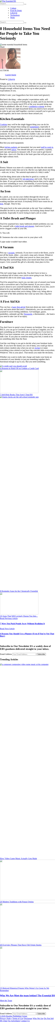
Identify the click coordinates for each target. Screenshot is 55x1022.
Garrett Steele (10, 75)
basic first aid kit (18, 307)
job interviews (28, 179)
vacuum (11, 253)
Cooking (3, 124)
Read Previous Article (9, 618)
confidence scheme (36, 106)
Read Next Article (7, 629)
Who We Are (27, 995)
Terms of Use (17, 1018)
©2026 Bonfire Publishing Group (13, 1016)
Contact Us (25, 1021)
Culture (13, 8)
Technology (15, 15)
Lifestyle (13, 13)
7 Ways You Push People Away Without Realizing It (22, 623)
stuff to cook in (47, 147)
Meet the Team (6, 1000)
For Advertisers (14, 1021)
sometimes (34, 127)
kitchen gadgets (11, 147)
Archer (37, 348)
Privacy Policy (6, 1018)
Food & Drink (16, 10)
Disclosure (28, 1018)
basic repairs (26, 278)
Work (12, 17)
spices (13, 149)
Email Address (6, 654)
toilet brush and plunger (24, 226)
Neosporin (28, 314)
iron (1, 204)
